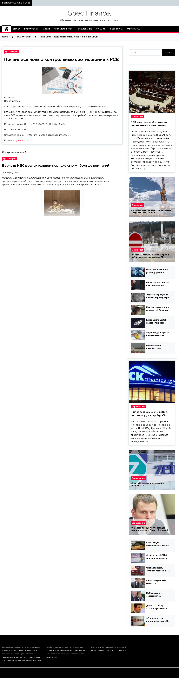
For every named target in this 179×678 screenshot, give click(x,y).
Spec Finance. (89, 13)
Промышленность (64, 29)
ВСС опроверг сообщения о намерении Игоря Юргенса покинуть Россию (156, 594)
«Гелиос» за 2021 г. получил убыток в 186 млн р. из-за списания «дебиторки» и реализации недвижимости (157, 620)
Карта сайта (133, 29)
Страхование (85, 29)
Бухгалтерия (31, 29)
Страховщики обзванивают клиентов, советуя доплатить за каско (158, 544)
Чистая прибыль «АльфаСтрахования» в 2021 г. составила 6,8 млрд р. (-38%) (158, 569)
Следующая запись (13, 152)
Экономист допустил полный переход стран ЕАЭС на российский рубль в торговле (158, 296)
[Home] (6, 29)
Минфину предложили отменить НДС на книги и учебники (158, 309)
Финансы (101, 29)
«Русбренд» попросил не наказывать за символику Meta (157, 334)
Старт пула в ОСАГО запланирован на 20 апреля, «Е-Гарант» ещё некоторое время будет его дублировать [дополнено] (158, 557)
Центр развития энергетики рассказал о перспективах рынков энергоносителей (151, 211)
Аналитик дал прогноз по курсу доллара (157, 283)
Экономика (116, 29)
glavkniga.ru (22, 140)
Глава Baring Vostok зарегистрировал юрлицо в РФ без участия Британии (156, 321)
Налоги (46, 29)
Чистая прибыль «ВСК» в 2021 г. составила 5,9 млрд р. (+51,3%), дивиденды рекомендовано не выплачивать (149, 414)
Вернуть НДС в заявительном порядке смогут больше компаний (55, 165)
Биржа (16, 29)
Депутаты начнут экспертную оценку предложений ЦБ (156, 607)
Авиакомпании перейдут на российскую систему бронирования (157, 347)
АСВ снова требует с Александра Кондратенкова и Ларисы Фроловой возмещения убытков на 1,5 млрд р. (149, 529)
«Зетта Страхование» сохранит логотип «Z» (147, 484)
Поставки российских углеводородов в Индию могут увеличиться (157, 271)
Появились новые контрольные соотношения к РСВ (61, 59)
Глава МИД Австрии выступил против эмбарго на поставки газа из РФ (150, 256)
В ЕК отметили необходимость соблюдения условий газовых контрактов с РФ (149, 124)
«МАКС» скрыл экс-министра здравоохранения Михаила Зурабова (156, 582)
